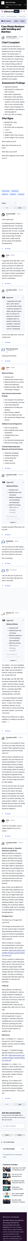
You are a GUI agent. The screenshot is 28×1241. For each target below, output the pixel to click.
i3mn (7, 570)
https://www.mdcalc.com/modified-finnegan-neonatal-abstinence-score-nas (13, 953)
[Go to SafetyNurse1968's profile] (3, 37)
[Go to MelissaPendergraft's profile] (3, 349)
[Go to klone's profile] (3, 256)
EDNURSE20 (9, 541)
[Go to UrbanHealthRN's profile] (3, 214)
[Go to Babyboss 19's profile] (3, 613)
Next (20, 208)
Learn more (3, 5)
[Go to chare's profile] (3, 368)
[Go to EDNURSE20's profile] (3, 542)
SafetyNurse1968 (11, 37)
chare (8, 367)
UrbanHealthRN (10, 214)
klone (7, 255)
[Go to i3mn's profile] (3, 570)
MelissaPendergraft (12, 349)
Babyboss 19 (10, 613)
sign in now (17, 1117)
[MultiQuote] (2, 248)
